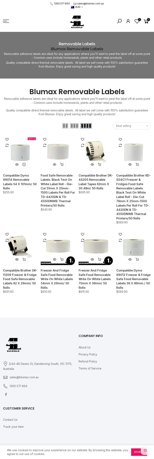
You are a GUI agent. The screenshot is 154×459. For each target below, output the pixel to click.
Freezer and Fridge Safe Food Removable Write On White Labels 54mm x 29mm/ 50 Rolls (57, 279)
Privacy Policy (88, 354)
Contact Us (10, 419)
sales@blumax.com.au (90, 3)
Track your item (13, 426)
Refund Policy (88, 361)
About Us (85, 347)
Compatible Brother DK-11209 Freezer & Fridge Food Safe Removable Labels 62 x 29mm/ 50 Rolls (20, 279)
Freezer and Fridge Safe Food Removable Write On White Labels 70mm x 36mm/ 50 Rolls (95, 279)
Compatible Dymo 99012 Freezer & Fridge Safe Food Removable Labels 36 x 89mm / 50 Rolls (133, 279)
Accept (139, 451)
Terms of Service (90, 368)
